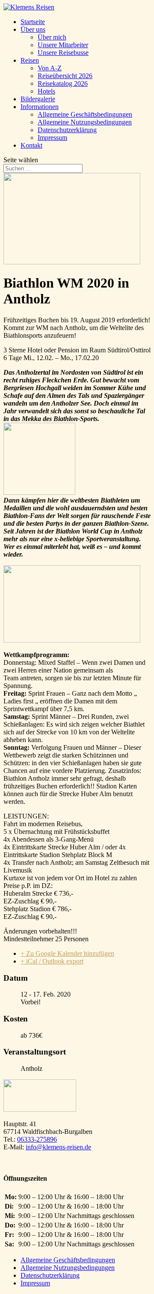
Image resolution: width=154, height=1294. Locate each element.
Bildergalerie (38, 99)
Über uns (33, 29)
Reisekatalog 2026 (63, 83)
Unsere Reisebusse (63, 52)
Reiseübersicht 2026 (65, 75)
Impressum (52, 137)
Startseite (33, 21)
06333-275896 (37, 1139)
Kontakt (31, 145)
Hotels (46, 91)
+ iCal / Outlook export (52, 961)
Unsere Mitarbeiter (63, 44)
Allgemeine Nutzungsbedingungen (85, 122)
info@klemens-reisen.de (58, 1147)
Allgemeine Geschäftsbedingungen (85, 114)
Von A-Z (50, 68)
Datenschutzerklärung (67, 129)
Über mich (52, 37)
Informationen (40, 106)
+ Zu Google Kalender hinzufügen (67, 953)
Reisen (30, 60)
